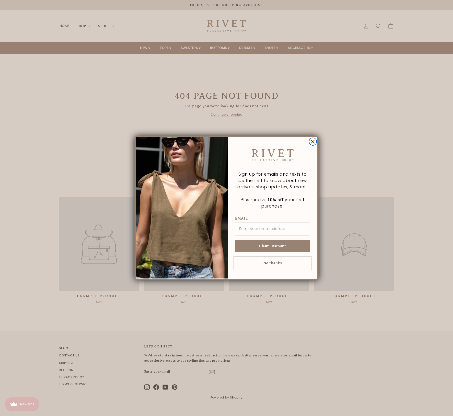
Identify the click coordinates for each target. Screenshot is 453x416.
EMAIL (241, 218)
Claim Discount (272, 246)
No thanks (272, 263)
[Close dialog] (313, 141)
